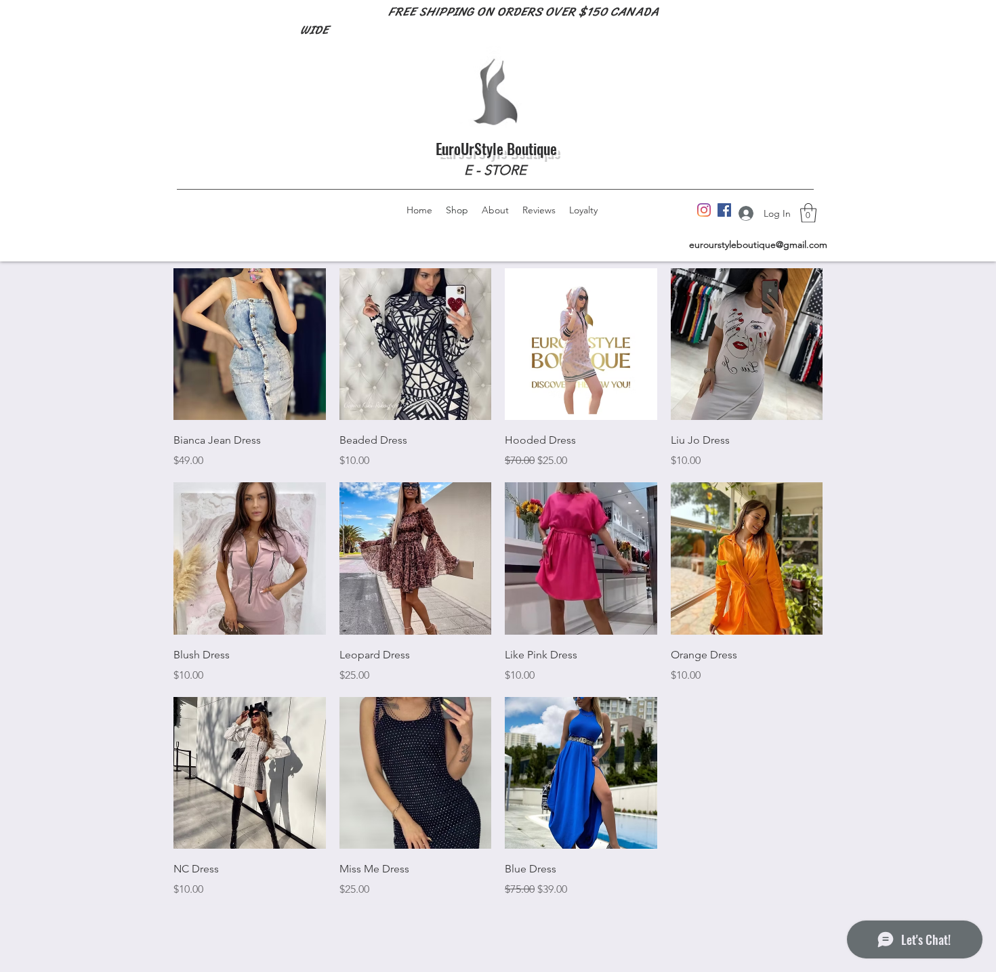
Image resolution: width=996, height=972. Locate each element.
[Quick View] (249, 344)
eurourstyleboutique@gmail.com (758, 244)
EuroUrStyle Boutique (496, 148)
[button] (808, 213)
